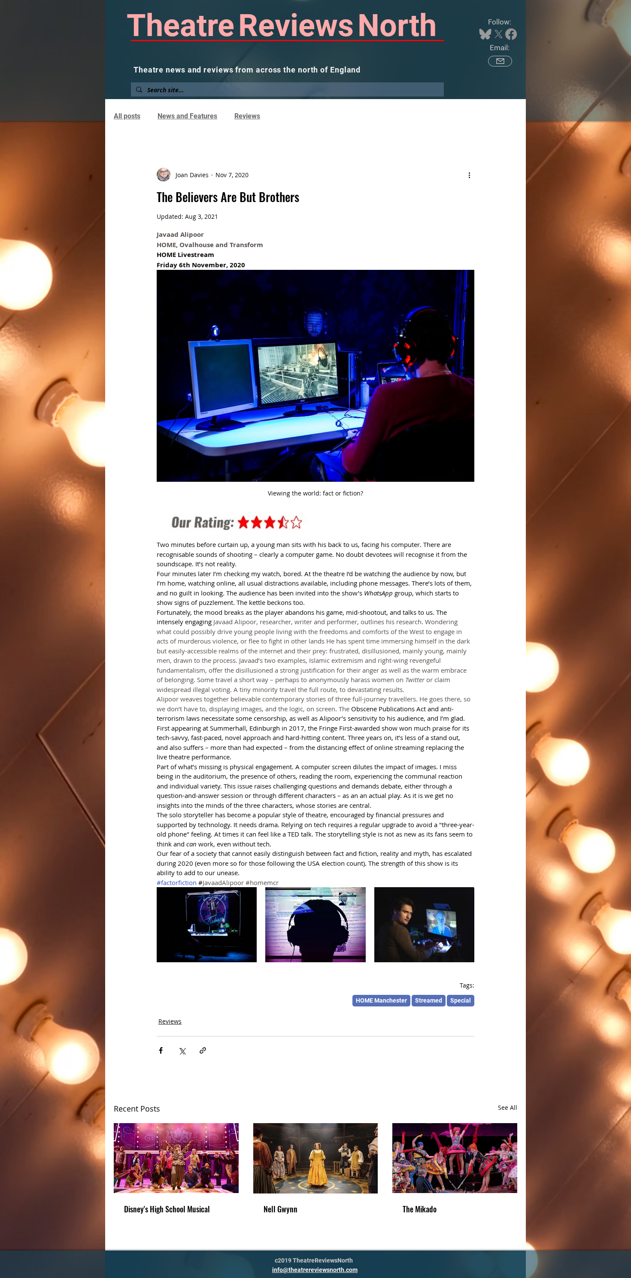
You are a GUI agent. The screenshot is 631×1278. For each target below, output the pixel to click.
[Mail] (500, 61)
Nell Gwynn (280, 1209)
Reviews (247, 116)
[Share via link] (203, 1050)
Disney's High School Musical (167, 1209)
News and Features (187, 116)
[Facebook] (511, 34)
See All (507, 1107)
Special (460, 1000)
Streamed (428, 1000)
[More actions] (469, 174)
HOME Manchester (381, 1000)
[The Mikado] (454, 1158)
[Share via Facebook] (161, 1050)
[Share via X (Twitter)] (182, 1050)
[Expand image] (207, 924)
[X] (498, 34)
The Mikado (420, 1209)
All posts (127, 116)
